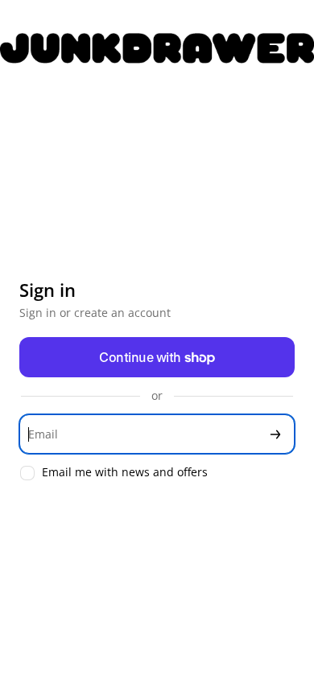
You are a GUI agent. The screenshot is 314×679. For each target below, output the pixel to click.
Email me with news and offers (125, 472)
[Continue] (275, 434)
